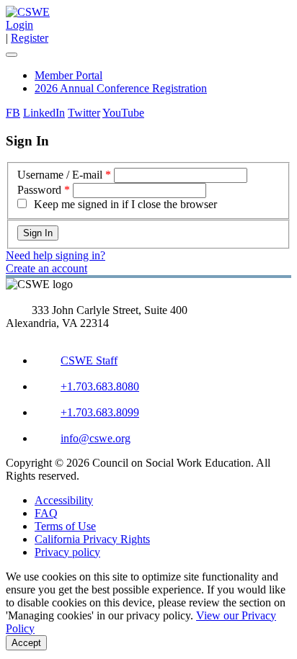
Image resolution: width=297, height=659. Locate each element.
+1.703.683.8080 (100, 386)
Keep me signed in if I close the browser (125, 204)
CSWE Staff (89, 360)
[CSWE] (28, 12)
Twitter (84, 113)
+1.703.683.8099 (100, 412)
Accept (26, 642)
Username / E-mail (59, 175)
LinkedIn (44, 113)
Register (29, 38)
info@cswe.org (95, 438)
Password (39, 190)
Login (19, 25)
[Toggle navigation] (11, 55)
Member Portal (68, 75)
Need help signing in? (55, 255)
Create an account (46, 268)
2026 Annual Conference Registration (121, 88)
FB (13, 113)
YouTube (123, 113)
